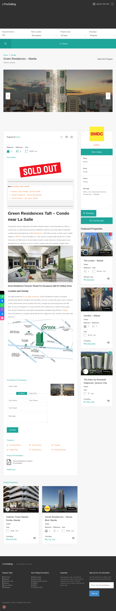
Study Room (36, 450)
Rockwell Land (92, 371)
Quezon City (8, 581)
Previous (8, 96)
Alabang (7, 587)
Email (85, 168)
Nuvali (6, 583)
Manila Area (38, 233)
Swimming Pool (60, 450)
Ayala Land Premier (40, 581)
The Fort (7, 577)
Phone (85, 178)
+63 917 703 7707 (102, 4)
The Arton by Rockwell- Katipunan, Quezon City (95, 381)
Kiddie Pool (14, 450)
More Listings (97, 152)
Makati (6, 579)
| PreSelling (9, 4)
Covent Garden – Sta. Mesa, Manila (24, 198)
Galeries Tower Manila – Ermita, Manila (25, 191)
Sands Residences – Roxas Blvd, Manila (26, 195)
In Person (21, 393)
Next (108, 96)
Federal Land (37, 587)
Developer (93, 32)
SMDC (18, 237)
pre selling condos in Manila (20, 186)
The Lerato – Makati (93, 260)
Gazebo (57, 445)
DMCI (35, 585)
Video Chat (32, 393)
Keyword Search (8, 32)
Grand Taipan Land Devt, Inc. (18, 509)
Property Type (65, 32)
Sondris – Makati (92, 315)
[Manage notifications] (4, 607)
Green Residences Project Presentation (22, 462)
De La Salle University (31, 297)
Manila (13, 55)
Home (5, 55)
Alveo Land (91, 253)
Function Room (15, 445)
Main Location (36, 32)
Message (86, 188)
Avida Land (37, 577)
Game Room (37, 445)
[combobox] (43, 36)
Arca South (8, 585)
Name (85, 158)
